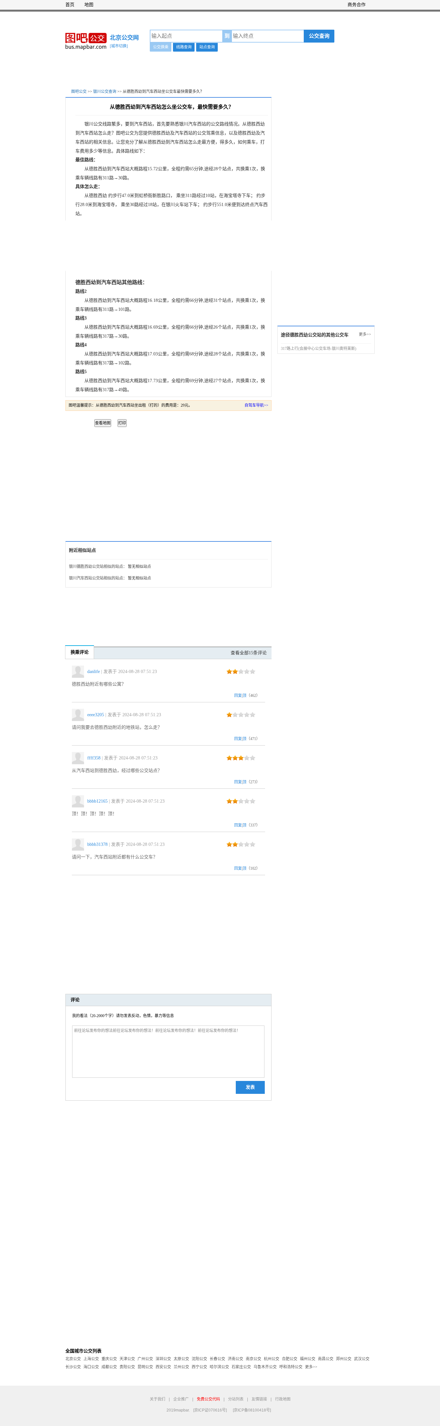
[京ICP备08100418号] (252, 1410)
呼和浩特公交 (290, 1367)
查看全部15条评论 (249, 652)
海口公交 (91, 1367)
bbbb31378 (97, 844)
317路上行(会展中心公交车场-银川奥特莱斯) (318, 348)
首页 (69, 4)
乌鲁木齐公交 (265, 1367)
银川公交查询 (104, 91)
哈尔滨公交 (219, 1367)
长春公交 (217, 1359)
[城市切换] (119, 46)
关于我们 (157, 1399)
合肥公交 (289, 1359)
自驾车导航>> (256, 405)
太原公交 (181, 1359)
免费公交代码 (208, 1399)
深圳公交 (163, 1359)
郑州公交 (343, 1359)
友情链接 (259, 1399)
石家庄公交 (241, 1367)
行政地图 (283, 1399)
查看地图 (102, 423)
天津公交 (127, 1359)
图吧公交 (79, 91)
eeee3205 (95, 714)
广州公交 (145, 1359)
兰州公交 (181, 1367)
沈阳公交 (199, 1359)
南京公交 (253, 1359)
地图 (88, 4)
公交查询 (319, 36)
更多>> (365, 334)
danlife (93, 671)
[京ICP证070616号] (210, 1410)
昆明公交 (145, 1367)
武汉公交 (361, 1359)
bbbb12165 (97, 801)
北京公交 (73, 1359)
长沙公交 (73, 1367)
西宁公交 (199, 1367)
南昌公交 (325, 1359)
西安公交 (163, 1367)
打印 (122, 423)
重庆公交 (109, 1359)
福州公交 (307, 1359)
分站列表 (236, 1399)
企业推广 (181, 1399)
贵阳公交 (127, 1367)
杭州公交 (271, 1359)
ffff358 (93, 758)
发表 (250, 1087)
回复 (238, 695)
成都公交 (109, 1367)
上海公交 (91, 1359)
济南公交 (235, 1359)
